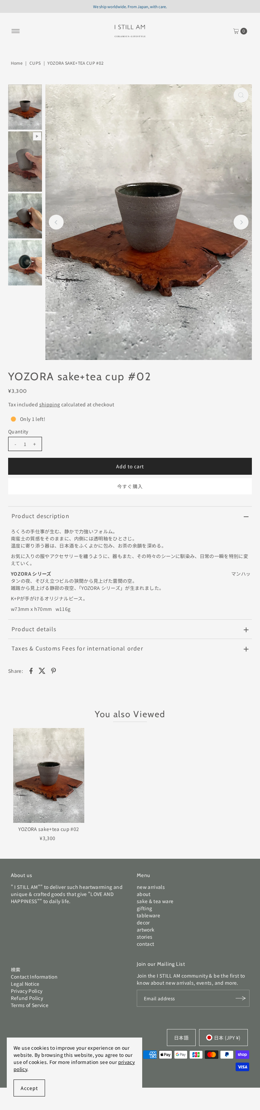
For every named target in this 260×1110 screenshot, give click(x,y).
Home (17, 63)
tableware (148, 915)
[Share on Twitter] (42, 670)
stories (144, 936)
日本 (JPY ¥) (227, 1037)
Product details (34, 629)
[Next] (241, 222)
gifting (144, 908)
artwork (145, 929)
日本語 (181, 1037)
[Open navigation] (15, 31)
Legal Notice (25, 983)
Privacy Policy (27, 990)
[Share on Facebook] (31, 670)
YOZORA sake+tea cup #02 (48, 829)
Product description (40, 516)
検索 (16, 969)
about (144, 894)
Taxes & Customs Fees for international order (77, 648)
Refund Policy (27, 998)
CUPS (35, 63)
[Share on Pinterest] (53, 670)
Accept (29, 1088)
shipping (49, 404)
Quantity (18, 431)
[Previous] (56, 222)
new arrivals (151, 886)
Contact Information (34, 976)
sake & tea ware (155, 901)
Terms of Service (30, 1005)
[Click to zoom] (241, 95)
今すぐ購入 (130, 486)
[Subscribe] (241, 998)
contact (145, 943)
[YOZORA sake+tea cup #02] (48, 775)
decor (143, 922)
